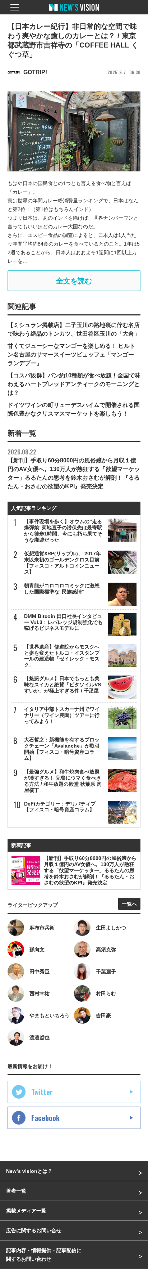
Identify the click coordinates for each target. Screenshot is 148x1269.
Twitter (42, 1091)
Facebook (45, 1117)
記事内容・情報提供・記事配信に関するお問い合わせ (44, 1254)
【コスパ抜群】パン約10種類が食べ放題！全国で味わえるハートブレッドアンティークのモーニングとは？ (74, 384)
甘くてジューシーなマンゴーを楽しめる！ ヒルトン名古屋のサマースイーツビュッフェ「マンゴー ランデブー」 (71, 354)
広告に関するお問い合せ (33, 1230)
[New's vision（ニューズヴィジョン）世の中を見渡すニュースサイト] (74, 12)
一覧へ (129, 904)
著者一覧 (16, 1191)
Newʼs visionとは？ (29, 1171)
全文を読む (74, 281)
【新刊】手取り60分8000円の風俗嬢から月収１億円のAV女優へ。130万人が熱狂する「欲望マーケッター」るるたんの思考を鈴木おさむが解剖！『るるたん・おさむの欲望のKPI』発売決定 (74, 468)
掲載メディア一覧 (26, 1211)
